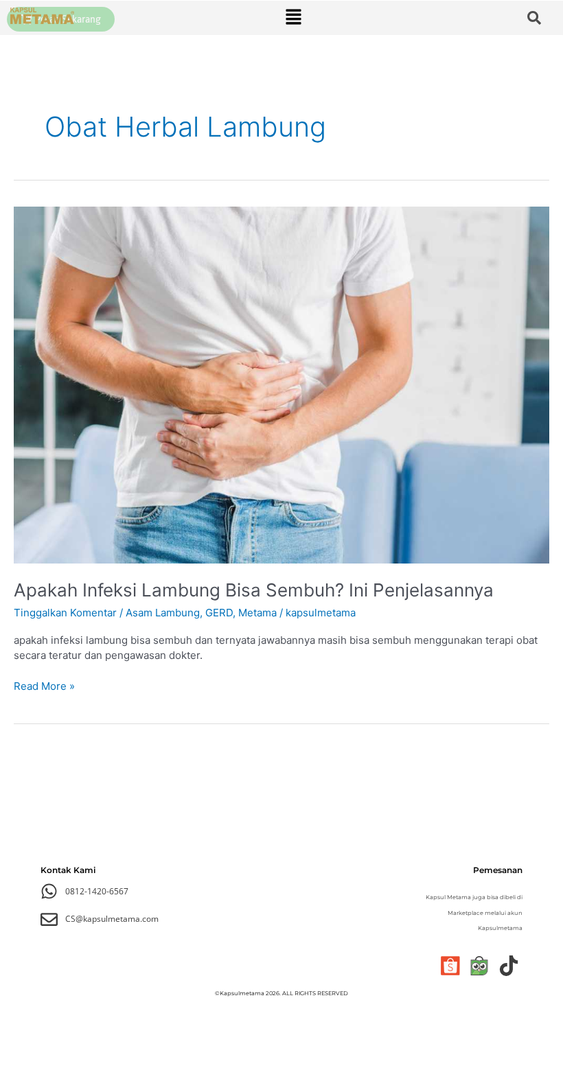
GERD (219, 612)
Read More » (44, 686)
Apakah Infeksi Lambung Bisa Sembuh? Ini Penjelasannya (254, 590)
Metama (257, 612)
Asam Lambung (163, 612)
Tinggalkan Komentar (65, 612)
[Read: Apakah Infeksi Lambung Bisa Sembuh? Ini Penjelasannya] (281, 384)
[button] (294, 17)
